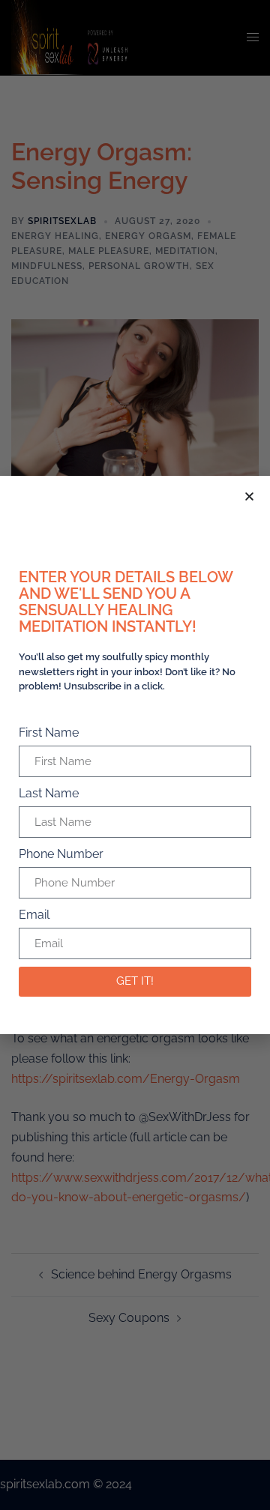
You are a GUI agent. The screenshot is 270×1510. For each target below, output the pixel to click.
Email (34, 914)
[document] (135, 755)
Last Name (49, 793)
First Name (49, 732)
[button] (249, 496)
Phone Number (61, 854)
